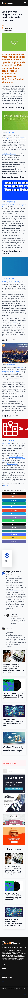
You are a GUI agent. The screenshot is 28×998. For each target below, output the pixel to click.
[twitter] (4, 964)
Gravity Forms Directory (9, 154)
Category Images (12, 464)
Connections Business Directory (11, 281)
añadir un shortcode (17, 322)
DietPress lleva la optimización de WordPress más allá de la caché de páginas (13, 722)
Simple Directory (6, 443)
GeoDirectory (20, 367)
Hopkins (5, 485)
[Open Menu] (25, 3)
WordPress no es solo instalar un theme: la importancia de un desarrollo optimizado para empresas (13, 668)
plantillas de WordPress (16, 457)
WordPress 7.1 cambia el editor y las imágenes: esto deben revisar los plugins (13, 749)
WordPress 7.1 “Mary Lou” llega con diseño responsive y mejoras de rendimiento (13, 696)
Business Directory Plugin (9, 205)
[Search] (5, 771)
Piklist (16, 462)
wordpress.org (10, 132)
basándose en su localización (10, 371)
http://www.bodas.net (12, 591)
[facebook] (2, 964)
